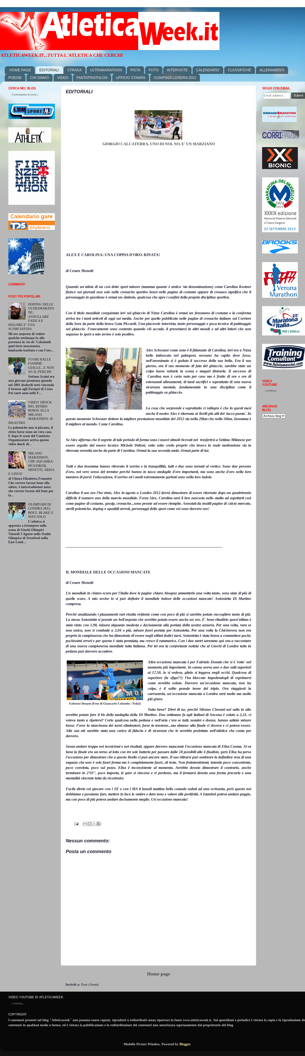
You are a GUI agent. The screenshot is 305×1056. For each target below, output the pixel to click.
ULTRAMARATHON (106, 70)
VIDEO (62, 78)
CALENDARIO (207, 70)
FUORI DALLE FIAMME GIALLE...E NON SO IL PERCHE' (41, 365)
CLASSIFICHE (239, 70)
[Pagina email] (76, 823)
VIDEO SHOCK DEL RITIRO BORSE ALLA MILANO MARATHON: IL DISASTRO (30, 412)
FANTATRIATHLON (91, 78)
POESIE (15, 78)
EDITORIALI (49, 70)
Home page (158, 973)
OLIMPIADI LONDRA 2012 (175, 78)
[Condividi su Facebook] (98, 823)
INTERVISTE (177, 70)
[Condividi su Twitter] (94, 823)
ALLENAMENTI (271, 70)
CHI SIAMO (39, 78)
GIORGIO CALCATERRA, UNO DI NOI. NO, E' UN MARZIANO (158, 144)
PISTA (135, 70)
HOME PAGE (20, 70)
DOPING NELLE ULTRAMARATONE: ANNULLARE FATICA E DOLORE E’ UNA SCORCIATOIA (31, 316)
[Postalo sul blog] (89, 823)
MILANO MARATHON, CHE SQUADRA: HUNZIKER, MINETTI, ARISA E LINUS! (31, 463)
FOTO (154, 70)
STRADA (74, 70)
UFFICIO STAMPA (130, 78)
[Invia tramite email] (85, 823)
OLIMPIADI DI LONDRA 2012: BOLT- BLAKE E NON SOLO (40, 510)
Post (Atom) (90, 984)
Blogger (184, 1044)
